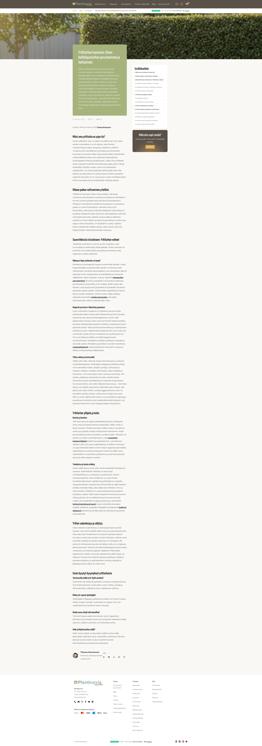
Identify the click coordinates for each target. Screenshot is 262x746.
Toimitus (116, 700)
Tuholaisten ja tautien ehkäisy (145, 102)
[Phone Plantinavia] (75, 702)
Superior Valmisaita (142, 4)
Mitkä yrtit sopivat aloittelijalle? (146, 116)
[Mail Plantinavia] (79, 702)
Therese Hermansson (104, 127)
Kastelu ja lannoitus (142, 98)
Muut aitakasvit (138, 730)
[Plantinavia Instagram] (82, 702)
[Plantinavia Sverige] (176, 741)
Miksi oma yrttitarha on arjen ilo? (145, 72)
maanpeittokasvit (80, 347)
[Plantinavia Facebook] (85, 702)
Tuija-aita (136, 726)
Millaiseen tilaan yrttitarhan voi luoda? (147, 83)
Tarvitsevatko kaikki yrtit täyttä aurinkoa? (148, 113)
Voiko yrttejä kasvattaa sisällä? (145, 124)
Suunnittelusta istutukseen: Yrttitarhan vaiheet (149, 79)
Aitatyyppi (113, 4)
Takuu (115, 696)
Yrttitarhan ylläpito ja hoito (144, 94)
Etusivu (75, 10)
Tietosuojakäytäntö (119, 708)
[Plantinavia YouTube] (89, 702)
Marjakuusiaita (137, 710)
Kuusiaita (136, 697)
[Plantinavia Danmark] (183, 741)
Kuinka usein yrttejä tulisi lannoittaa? (147, 120)
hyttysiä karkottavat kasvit (84, 504)
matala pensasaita (99, 297)
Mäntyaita (136, 706)
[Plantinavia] (82, 4)
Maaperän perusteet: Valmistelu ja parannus (149, 87)
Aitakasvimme (100, 4)
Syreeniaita (136, 722)
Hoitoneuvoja (117, 712)
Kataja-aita (136, 693)
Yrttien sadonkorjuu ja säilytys (145, 105)
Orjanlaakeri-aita (138, 714)
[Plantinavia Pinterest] (92, 702)
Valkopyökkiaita (138, 718)
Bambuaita (136, 685)
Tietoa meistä (117, 704)
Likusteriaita (137, 702)
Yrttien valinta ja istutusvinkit (145, 91)
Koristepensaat (138, 689)
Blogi (154, 4)
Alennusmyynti (163, 4)
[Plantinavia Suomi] (186, 741)
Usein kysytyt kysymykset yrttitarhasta (147, 109)
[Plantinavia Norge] (179, 741)
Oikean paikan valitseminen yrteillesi (147, 76)
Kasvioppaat (126, 4)
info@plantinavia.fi (80, 697)
